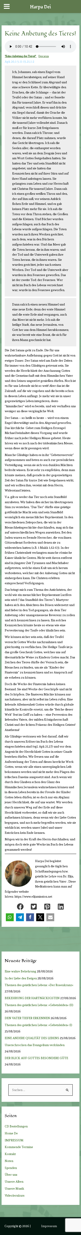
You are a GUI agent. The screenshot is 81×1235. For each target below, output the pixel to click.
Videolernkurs (15, 1195)
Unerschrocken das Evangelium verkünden (35, 1045)
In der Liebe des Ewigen (21, 978)
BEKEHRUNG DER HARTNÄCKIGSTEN (32, 998)
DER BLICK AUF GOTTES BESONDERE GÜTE (36, 1058)
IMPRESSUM (14, 1140)
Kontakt (10, 1154)
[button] (20, 906)
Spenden (11, 1168)
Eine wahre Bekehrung (20, 971)
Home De (11, 1133)
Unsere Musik (14, 1188)
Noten (9, 1161)
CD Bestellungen (16, 1126)
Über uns (11, 1174)
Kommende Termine (19, 1147)
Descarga (43, 56)
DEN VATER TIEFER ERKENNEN (27, 1018)
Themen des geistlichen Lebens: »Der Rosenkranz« (40, 985)
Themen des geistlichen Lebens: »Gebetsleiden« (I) (39, 1025)
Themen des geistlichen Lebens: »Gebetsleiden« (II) (40, 1005)
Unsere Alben (14, 1181)
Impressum (49, 1226)
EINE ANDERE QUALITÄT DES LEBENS (32, 1038)
